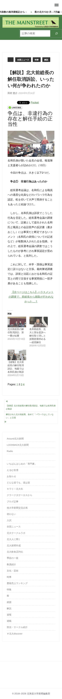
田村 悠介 (13, 93)
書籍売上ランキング (17, 583)
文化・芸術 (12, 570)
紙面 (9, 602)
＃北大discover (14, 633)
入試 (9, 520)
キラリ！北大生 (15, 489)
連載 (9, 621)
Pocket (35, 102)
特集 (9, 589)
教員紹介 (11, 564)
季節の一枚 (12, 558)
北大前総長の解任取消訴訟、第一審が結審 (16, 332)
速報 (9, 614)
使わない (11, 514)
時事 (37, 59)
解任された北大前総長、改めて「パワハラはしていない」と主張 (30, 416)
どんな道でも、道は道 (18, 482)
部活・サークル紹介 (17, 627)
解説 (46, 59)
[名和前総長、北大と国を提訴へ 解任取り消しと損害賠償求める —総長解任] (38, 322)
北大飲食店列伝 (15, 551)
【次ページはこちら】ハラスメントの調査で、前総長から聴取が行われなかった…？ (31, 296)
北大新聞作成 (14, 545)
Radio (10, 451)
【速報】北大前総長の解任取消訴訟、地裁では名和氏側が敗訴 (16, 366)
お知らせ (11, 476)
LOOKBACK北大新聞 (18, 445)
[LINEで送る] (15, 107)
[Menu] (56, 5)
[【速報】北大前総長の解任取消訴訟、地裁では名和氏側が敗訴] (17, 355)
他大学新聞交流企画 (17, 507)
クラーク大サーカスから (19, 495)
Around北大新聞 (15, 438)
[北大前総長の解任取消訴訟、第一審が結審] (17, 322)
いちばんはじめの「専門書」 (22, 463)
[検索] (56, 33)
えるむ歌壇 (12, 470)
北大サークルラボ (16, 533)
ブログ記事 (12, 501)
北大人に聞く (14, 539)
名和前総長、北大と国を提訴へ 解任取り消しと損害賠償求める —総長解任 (38, 335)
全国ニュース (23, 59)
